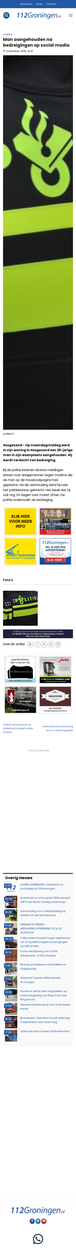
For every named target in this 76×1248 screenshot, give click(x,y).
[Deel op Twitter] (44, 644)
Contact (51, 4)
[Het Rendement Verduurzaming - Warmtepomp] (38, 633)
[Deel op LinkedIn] (58, 644)
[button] (6, 15)
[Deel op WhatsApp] (30, 644)
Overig (7, 34)
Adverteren (26, 4)
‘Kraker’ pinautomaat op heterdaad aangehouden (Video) (18, 728)
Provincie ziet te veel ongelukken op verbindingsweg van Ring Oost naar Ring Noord (43, 995)
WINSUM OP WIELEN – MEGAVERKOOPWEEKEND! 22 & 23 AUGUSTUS (41, 929)
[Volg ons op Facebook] (32, 1221)
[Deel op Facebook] (37, 644)
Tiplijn (39, 4)
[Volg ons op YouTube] (43, 1221)
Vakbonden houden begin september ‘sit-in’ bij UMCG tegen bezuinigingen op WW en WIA (45, 942)
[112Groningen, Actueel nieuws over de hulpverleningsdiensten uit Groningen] (39, 15)
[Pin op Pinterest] (51, 644)
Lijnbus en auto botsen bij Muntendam (45, 1031)
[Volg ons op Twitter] (38, 1221)
